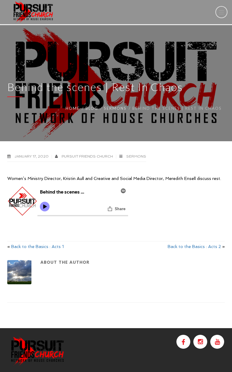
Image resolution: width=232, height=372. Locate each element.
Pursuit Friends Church (88, 156)
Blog (91, 108)
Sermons (115, 108)
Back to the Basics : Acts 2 (194, 246)
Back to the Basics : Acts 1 (37, 246)
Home (73, 108)
